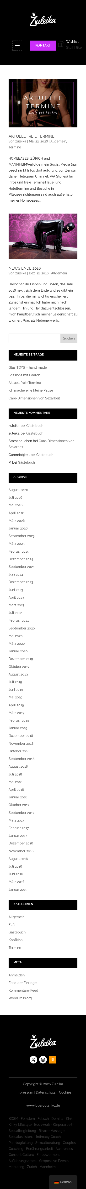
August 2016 (18, 859)
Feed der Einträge (23, 983)
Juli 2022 (15, 613)
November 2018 (21, 743)
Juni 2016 (16, 874)
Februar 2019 (19, 720)
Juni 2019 (16, 689)
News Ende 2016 (25, 268)
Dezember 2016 (21, 843)
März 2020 (17, 643)
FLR (12, 925)
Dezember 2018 (21, 736)
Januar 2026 (18, 528)
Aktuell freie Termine (31, 136)
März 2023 (17, 605)
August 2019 (18, 674)
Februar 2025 (19, 551)
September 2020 (22, 628)
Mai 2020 (16, 636)
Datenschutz (45, 1092)
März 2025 (17, 543)
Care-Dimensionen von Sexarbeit (34, 398)
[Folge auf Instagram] (43, 1059)
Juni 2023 (16, 590)
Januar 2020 (18, 651)
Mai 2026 (15, 505)
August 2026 (18, 490)
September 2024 (22, 567)
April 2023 (16, 597)
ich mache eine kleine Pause (31, 390)
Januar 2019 (18, 728)
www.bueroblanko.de (43, 1105)
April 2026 (16, 513)
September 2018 (21, 759)
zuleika (20, 141)
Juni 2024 (16, 574)
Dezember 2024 (21, 559)
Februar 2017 (19, 828)
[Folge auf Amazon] (52, 1059)
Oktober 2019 (19, 667)
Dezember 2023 (21, 582)
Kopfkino (15, 940)
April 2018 (16, 789)
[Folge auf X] (33, 1059)
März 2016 (16, 882)
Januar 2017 (18, 836)
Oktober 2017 (19, 805)
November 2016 (21, 851)
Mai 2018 (15, 782)
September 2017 (21, 813)
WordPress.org (20, 998)
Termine (15, 147)
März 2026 (17, 521)
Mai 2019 (15, 697)
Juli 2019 (15, 682)
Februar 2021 (19, 620)
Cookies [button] (65, 1092)
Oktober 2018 (19, 751)
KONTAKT (43, 45)
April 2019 (16, 705)
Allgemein (58, 141)
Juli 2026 (15, 497)
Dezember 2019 (21, 659)
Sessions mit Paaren (24, 375)
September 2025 (22, 536)
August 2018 (18, 766)
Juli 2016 (15, 866)
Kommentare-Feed (23, 990)
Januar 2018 (18, 797)
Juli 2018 (15, 774)
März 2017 (16, 820)
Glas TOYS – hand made (28, 367)
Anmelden (17, 975)
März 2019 (16, 713)
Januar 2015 (18, 889)
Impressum (24, 1092)
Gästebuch (34, 426)
